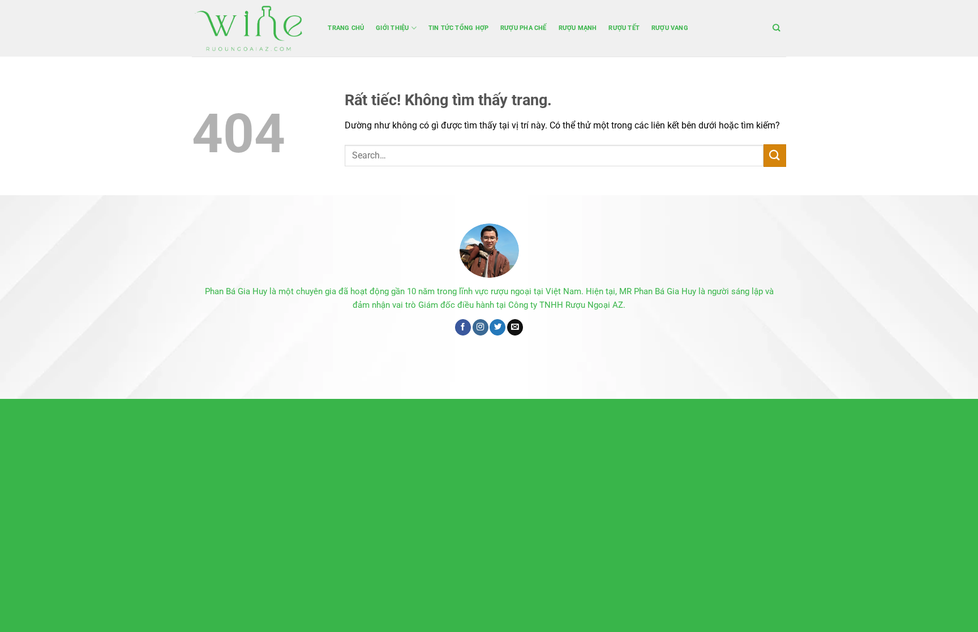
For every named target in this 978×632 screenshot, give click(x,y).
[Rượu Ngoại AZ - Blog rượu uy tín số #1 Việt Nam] (248, 29)
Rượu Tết (624, 28)
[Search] (776, 27)
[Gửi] (774, 155)
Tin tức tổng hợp (458, 28)
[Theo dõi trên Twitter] (497, 327)
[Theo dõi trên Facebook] (463, 327)
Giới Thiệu (392, 28)
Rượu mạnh (578, 28)
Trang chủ (346, 28)
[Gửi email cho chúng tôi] (515, 327)
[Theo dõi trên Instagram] (480, 327)
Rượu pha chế (523, 28)
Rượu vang (669, 28)
